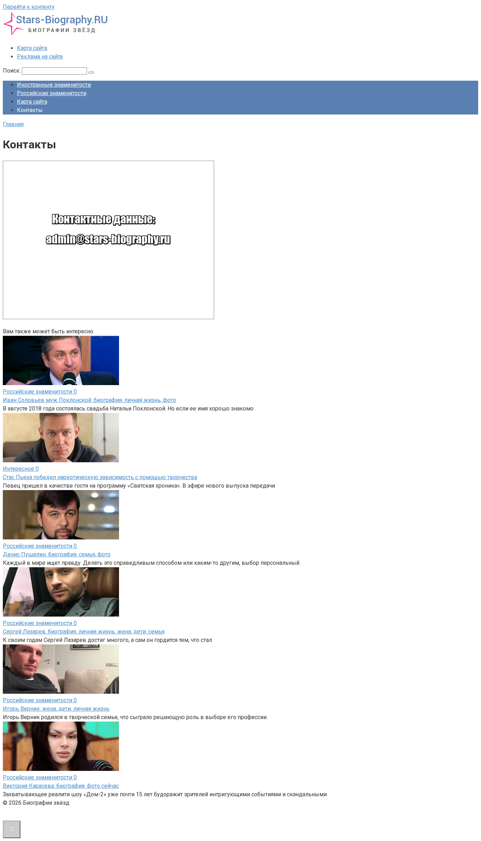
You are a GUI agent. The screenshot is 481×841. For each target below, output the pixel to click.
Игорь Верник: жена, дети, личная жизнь (56, 708)
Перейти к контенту (29, 7)
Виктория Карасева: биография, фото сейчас (61, 786)
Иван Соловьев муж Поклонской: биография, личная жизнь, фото (89, 400)
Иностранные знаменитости (54, 84)
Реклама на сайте (40, 56)
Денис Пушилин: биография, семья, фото (57, 554)
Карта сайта (32, 48)
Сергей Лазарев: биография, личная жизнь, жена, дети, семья (83, 631)
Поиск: (12, 70)
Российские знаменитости (51, 93)
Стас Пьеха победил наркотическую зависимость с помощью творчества (100, 477)
